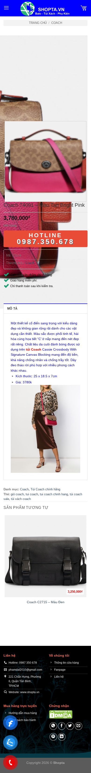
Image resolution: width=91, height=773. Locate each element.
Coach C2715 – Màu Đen (45, 602)
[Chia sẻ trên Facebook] (62, 726)
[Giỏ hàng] (84, 8)
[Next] (20, 108)
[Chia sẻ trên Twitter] (70, 726)
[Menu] (6, 7)
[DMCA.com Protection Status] (60, 714)
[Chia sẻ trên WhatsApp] (53, 726)
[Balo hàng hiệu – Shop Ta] (45, 8)
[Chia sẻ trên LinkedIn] (62, 737)
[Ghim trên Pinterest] (53, 737)
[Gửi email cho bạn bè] (78, 726)
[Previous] (8, 108)
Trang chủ (38, 23)
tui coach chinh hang (54, 494)
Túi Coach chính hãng (45, 489)
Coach (56, 23)
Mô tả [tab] (12, 308)
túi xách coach (21, 499)
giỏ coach (17, 494)
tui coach (32, 494)
